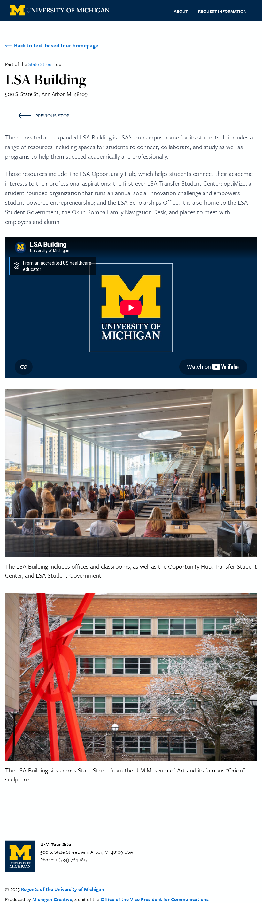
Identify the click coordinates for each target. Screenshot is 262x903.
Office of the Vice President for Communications (155, 899)
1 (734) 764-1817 (72, 859)
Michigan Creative (52, 899)
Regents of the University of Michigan (62, 888)
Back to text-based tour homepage (56, 45)
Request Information (222, 11)
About (181, 11)
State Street (41, 63)
